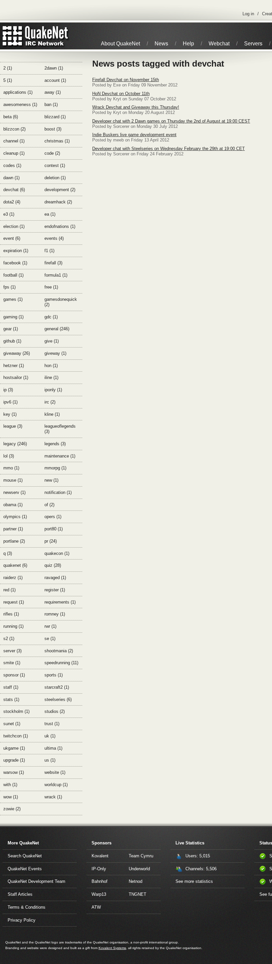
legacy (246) (15, 443)
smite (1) (11, 662)
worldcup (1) (56, 784)
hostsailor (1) (15, 377)
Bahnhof (99, 881)
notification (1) (58, 492)
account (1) (55, 80)
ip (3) (8, 389)
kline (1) (52, 414)
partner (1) (13, 528)
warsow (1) (13, 772)
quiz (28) (52, 565)
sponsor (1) (14, 674)
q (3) (7, 553)
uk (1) (49, 735)
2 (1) (7, 68)
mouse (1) (13, 480)
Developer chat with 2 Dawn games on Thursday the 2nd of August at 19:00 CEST (171, 121)
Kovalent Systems (112, 948)
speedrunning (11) (61, 662)
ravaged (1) (55, 577)
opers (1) (52, 516)
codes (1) (12, 165)
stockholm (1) (16, 711)
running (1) (13, 626)
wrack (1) (53, 796)
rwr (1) (50, 626)
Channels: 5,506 (201, 868)
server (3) (12, 650)
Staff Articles (20, 894)
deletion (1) (55, 177)
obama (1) (13, 504)
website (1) (54, 772)
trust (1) (51, 723)
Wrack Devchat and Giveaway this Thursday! (135, 107)
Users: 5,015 (197, 855)
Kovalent (100, 855)
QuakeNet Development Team (36, 881)
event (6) (11, 238)
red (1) (9, 589)
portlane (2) (14, 541)
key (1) (10, 414)
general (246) (56, 328)
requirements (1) (60, 602)
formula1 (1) (55, 275)
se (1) (49, 638)
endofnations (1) (59, 226)
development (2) (59, 189)
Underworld (139, 868)
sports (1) (53, 674)
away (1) (52, 92)
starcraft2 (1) (56, 687)
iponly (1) (53, 389)
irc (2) (49, 402)
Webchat (219, 43)
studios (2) (54, 711)
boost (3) (52, 129)
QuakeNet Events (25, 868)
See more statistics (194, 881)
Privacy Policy (21, 920)
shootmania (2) (58, 650)
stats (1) (11, 699)
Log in (248, 13)
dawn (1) (11, 177)
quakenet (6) (15, 565)
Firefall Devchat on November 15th (125, 79)
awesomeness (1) (20, 104)
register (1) (54, 589)
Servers (253, 43)
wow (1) (10, 796)
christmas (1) (57, 140)
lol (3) (8, 456)
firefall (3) (53, 262)
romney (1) (54, 614)
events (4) (54, 238)
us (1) (49, 760)
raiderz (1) (13, 577)
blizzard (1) (55, 116)
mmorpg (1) (55, 467)
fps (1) (9, 287)
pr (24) (50, 541)
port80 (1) (53, 528)
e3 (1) (8, 214)
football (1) (13, 275)
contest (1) (54, 165)
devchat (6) (14, 189)
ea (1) (49, 214)
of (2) (49, 504)
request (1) (13, 602)
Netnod (135, 881)
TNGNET (137, 894)
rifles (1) (11, 614)
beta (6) (10, 116)
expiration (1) (15, 250)
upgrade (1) (14, 760)
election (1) (14, 226)
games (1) (13, 299)
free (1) (51, 287)
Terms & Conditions (26, 907)
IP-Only (99, 868)
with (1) (10, 784)
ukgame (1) (14, 748)
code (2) (52, 153)
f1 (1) (49, 250)
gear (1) (10, 328)
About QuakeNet (120, 43)
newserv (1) (14, 492)
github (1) (12, 341)
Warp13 (99, 894)
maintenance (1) (59, 456)
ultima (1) (53, 748)
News (161, 43)
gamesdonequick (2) (60, 302)
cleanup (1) (14, 153)
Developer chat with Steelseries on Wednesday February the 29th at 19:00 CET (168, 148)
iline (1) (51, 377)
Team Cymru (141, 855)
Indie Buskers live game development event (134, 134)
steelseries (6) (58, 699)
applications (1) (18, 92)
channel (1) (14, 140)
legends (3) (55, 443)
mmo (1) (11, 467)
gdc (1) (51, 316)
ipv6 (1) (10, 402)
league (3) (12, 426)
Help (188, 43)
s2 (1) (8, 638)
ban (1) (51, 104)
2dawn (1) (53, 68)
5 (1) (7, 80)
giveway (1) (55, 353)
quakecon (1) (56, 553)
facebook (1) (15, 262)
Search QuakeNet (25, 855)
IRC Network (47, 36)
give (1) (51, 341)
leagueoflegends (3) (60, 429)
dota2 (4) (11, 201)
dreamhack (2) (58, 201)
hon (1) (51, 365)
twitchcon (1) (15, 735)
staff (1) (10, 687)
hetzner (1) (13, 365)
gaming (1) (13, 316)
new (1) (51, 480)
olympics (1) (15, 516)
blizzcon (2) (14, 129)
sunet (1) (11, 723)
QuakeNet (12, 36)
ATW (96, 907)
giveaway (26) (16, 353)
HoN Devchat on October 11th (121, 93)
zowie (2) (12, 808)
